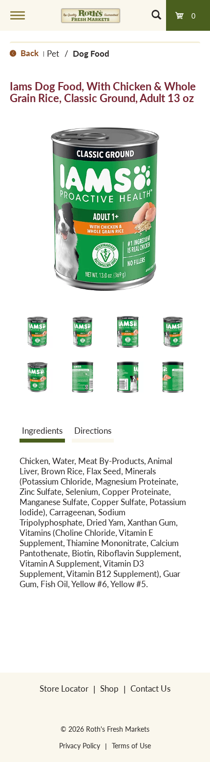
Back (29, 53)
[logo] (91, 15)
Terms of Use (131, 745)
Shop (109, 688)
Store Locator (64, 688)
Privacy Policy (79, 745)
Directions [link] (92, 430)
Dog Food (91, 53)
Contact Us (150, 688)
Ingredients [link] (42, 430)
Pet (53, 53)
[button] (37, 332)
